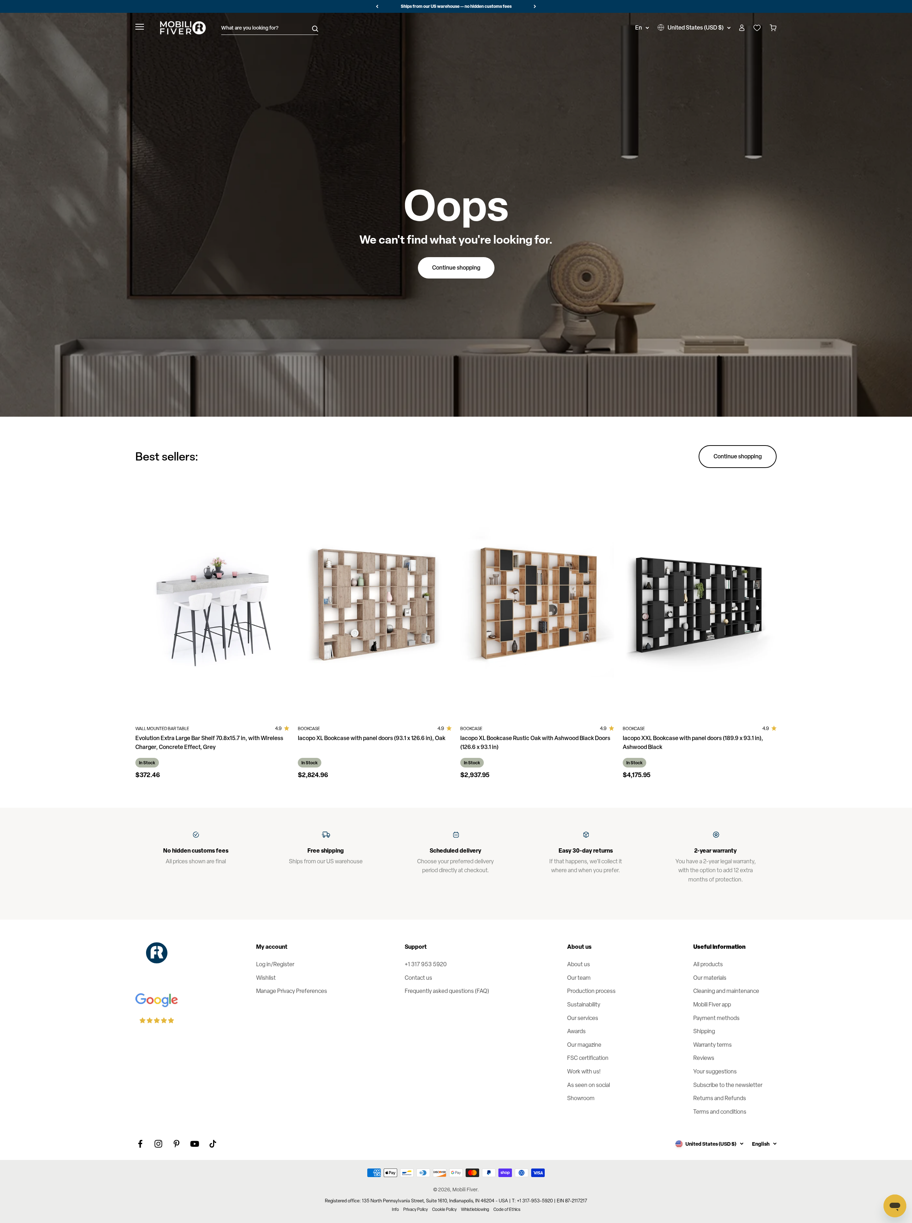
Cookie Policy (444, 1209)
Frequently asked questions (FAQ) (447, 991)
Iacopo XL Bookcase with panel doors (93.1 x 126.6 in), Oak (371, 738)
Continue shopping (456, 267)
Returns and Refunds (719, 1098)
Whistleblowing (475, 1209)
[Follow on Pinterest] (176, 1144)
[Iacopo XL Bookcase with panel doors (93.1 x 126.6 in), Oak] (375, 600)
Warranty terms (712, 1044)
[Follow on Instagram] (158, 1144)
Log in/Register (275, 964)
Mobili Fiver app (712, 1004)
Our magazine (584, 1044)
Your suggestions (715, 1071)
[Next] (535, 6)
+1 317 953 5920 (426, 964)
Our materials (709, 978)
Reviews (703, 1058)
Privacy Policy (415, 1209)
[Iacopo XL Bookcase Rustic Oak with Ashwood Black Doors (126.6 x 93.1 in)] (537, 600)
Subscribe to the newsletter (727, 1085)
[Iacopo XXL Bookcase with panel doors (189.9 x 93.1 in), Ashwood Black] (700, 600)
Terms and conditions (719, 1111)
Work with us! (584, 1071)
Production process (591, 991)
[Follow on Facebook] (140, 1144)
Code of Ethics (506, 1209)
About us (578, 964)
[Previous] (377, 6)
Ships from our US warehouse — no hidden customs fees (456, 6)
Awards (576, 1031)
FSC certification (587, 1058)
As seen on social (588, 1085)
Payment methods (716, 1018)
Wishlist (266, 978)
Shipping (704, 1031)
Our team (579, 978)
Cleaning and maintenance (726, 991)
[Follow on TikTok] (213, 1144)
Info (395, 1209)
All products (708, 964)
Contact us (418, 978)
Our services (582, 1018)
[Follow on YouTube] (195, 1144)
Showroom (581, 1098)
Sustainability (583, 1004)
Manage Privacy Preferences (291, 991)
